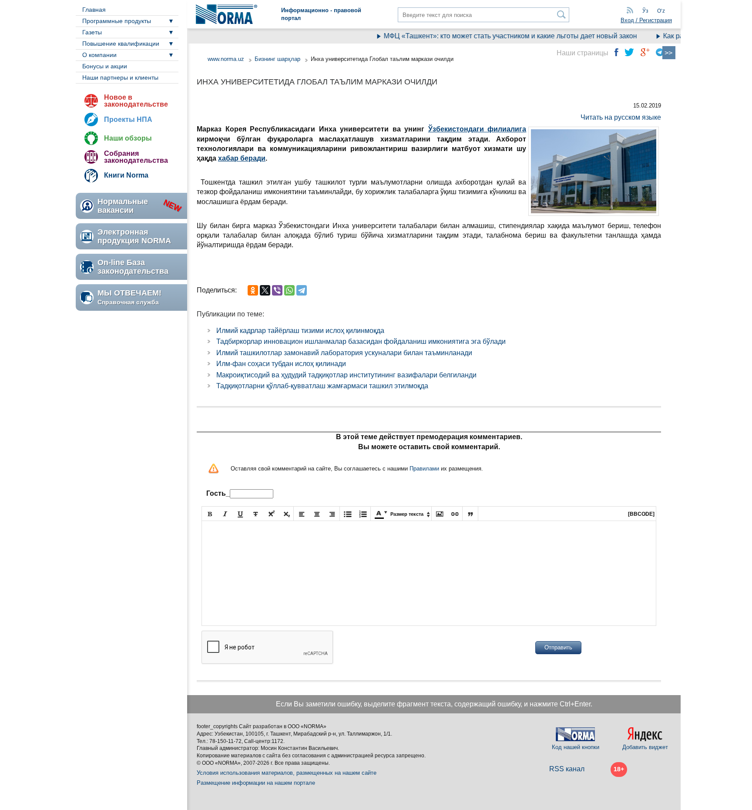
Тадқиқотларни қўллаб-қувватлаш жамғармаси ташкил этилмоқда (322, 386)
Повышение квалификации (120, 43)
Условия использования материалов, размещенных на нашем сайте (286, 773)
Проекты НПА (128, 119)
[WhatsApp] (289, 290)
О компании (99, 54)
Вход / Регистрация (646, 20)
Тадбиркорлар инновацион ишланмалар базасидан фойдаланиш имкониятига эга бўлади (361, 341)
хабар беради (241, 158)
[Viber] (277, 290)
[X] (265, 290)
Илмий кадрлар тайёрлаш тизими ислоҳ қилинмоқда (300, 330)
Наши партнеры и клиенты (120, 77)
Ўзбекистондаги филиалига (477, 129)
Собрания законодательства (136, 157)
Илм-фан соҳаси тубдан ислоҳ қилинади (281, 363)
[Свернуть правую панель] (668, 52)
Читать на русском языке (621, 117)
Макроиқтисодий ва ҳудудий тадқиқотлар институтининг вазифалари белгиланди (346, 375)
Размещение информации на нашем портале (256, 783)
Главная (94, 9)
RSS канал (566, 769)
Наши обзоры (128, 138)
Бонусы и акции (104, 66)
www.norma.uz (226, 59)
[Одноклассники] (253, 290)
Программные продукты (116, 20)
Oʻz (661, 10)
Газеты (92, 32)
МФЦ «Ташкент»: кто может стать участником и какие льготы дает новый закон (500, 36)
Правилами (424, 468)
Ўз (645, 10)
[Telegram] (301, 290)
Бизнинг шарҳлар (277, 59)
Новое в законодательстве (136, 101)
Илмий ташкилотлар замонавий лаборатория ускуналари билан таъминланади (344, 352)
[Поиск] (561, 14)
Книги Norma (126, 175)
